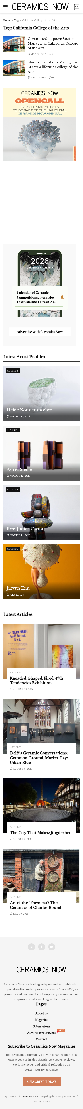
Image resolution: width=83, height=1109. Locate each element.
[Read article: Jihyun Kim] (41, 571)
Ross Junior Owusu (26, 529)
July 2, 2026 (16, 594)
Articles (15, 672)
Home (7, 20)
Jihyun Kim (18, 588)
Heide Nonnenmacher (29, 410)
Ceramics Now (29, 1096)
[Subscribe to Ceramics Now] (76, 6)
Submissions (41, 1026)
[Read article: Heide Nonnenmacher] (41, 393)
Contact (41, 1039)
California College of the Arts (39, 20)
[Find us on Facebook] (41, 946)
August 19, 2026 (22, 689)
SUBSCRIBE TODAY (41, 1082)
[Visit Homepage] (40, 6)
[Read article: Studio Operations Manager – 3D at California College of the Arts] (14, 68)
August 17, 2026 (19, 416)
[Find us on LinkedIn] (51, 946)
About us (41, 1013)
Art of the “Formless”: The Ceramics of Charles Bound (35, 905)
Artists (13, 370)
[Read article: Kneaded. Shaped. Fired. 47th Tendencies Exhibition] (41, 651)
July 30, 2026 (20, 913)
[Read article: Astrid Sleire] (41, 453)
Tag (16, 20)
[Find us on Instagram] (31, 946)
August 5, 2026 (22, 838)
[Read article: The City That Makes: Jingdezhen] (41, 805)
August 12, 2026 (19, 475)
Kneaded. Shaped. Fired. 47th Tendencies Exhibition (36, 680)
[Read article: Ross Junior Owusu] (41, 512)
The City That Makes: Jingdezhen (41, 832)
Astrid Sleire (19, 469)
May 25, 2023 (38, 53)
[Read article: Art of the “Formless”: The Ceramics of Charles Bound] (41, 876)
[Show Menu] (5, 6)
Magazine (41, 1019)
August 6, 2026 (22, 768)
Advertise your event (41, 1032)
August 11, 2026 (19, 535)
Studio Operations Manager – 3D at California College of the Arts (53, 67)
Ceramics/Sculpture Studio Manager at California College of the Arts (53, 43)
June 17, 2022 (38, 77)
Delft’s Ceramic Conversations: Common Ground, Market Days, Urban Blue (39, 758)
